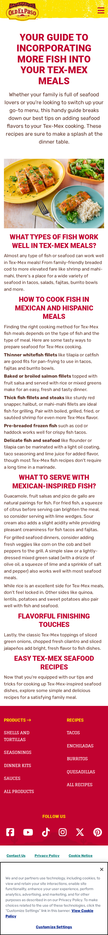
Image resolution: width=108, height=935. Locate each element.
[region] (54, 898)
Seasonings (17, 752)
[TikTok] (45, 832)
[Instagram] (62, 832)
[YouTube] (28, 832)
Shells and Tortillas (16, 736)
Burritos (77, 758)
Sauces (12, 778)
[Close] (101, 869)
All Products (19, 791)
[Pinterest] (97, 832)
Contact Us (16, 856)
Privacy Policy (47, 856)
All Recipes (80, 784)
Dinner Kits (17, 765)
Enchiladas (80, 745)
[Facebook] (10, 832)
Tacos (73, 732)
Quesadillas (81, 771)
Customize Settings (54, 927)
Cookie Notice (81, 856)
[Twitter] (80, 832)
